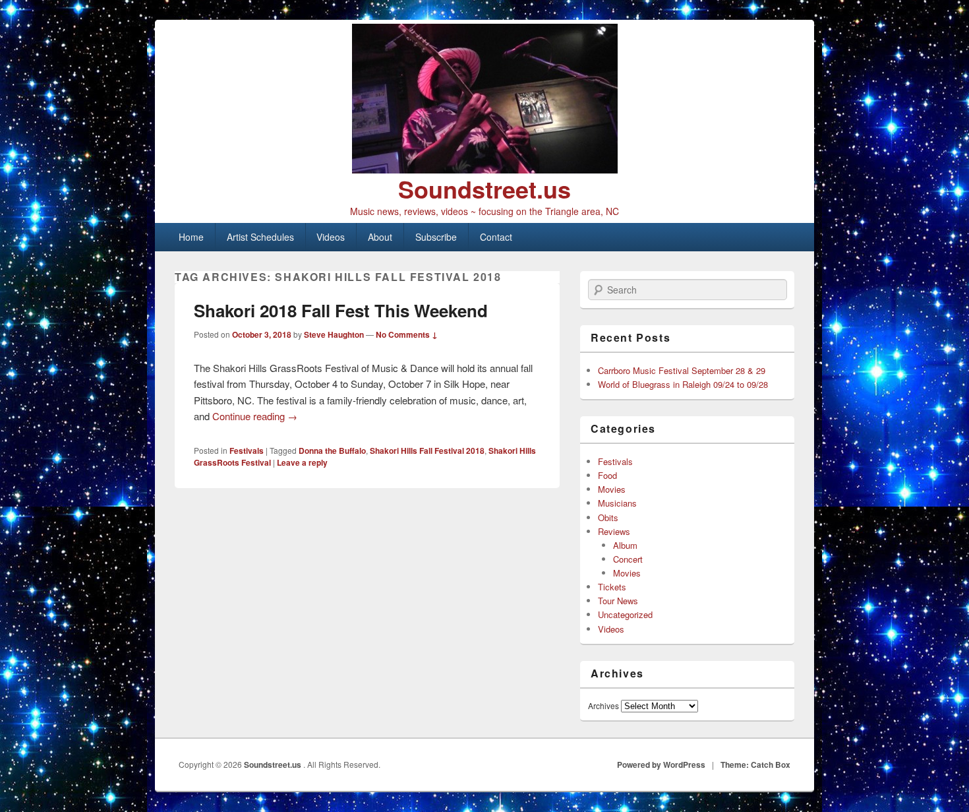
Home (191, 236)
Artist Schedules (260, 236)
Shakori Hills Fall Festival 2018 (427, 450)
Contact (496, 236)
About (380, 236)
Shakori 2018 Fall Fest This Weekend (341, 310)
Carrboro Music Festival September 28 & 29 (681, 370)
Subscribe (436, 236)
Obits (608, 517)
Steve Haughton (334, 334)
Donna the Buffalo (332, 450)
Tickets (612, 586)
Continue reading (254, 416)
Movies (612, 489)
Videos (330, 236)
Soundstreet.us (484, 189)
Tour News (618, 600)
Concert (628, 559)
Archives (603, 705)
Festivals (246, 450)
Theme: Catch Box (755, 764)
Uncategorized (625, 614)
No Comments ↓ (407, 334)
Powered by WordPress (661, 764)
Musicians (617, 503)
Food (607, 475)
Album (625, 545)
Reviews (614, 531)
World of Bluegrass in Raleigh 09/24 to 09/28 (683, 384)
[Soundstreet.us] (484, 98)
